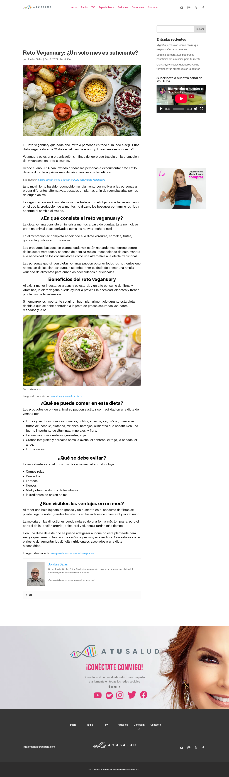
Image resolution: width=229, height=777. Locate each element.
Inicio (74, 7)
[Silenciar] (196, 109)
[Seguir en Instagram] (189, 7)
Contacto (153, 7)
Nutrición (65, 59)
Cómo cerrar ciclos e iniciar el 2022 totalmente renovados (71, 179)
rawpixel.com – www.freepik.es (72, 553)
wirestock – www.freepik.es (66, 396)
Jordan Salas (34, 59)
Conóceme (138, 7)
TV (93, 7)
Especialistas (106, 7)
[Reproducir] (161, 109)
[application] (181, 99)
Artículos (123, 7)
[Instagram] (26, 595)
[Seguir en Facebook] (203, 7)
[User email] (30, 595)
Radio (84, 7)
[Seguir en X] (196, 7)
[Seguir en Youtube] (182, 7)
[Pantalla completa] (201, 109)
